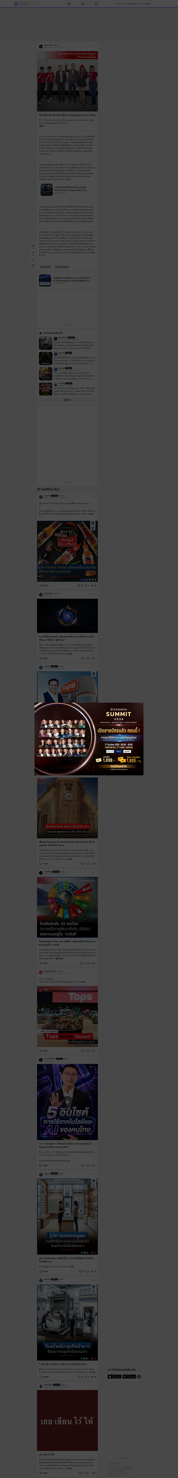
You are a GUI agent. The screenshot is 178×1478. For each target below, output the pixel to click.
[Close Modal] (140, 706)
